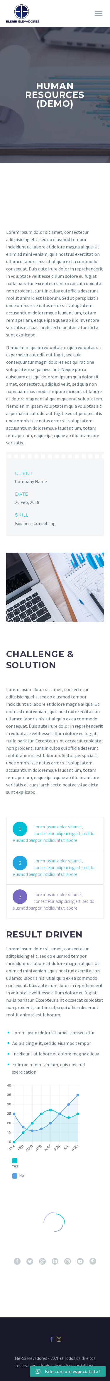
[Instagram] (59, 1339)
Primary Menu (98, 13)
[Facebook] (51, 1339)
